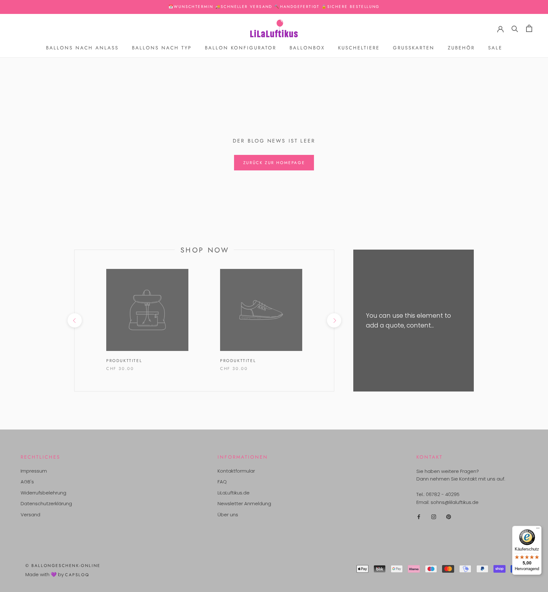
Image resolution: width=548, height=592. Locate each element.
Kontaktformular (236, 471)
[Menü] (538, 529)
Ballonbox (307, 47)
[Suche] (515, 28)
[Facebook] (418, 517)
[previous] (74, 320)
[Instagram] (433, 517)
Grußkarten (413, 47)
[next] (334, 320)
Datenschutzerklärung (46, 503)
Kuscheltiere (359, 47)
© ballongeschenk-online (63, 566)
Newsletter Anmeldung (244, 503)
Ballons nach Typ (162, 47)
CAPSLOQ (77, 575)
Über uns (228, 514)
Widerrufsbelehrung (43, 492)
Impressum (34, 471)
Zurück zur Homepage (274, 163)
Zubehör (461, 47)
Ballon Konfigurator (240, 47)
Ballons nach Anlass (82, 47)
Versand (30, 514)
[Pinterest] (448, 517)
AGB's (27, 481)
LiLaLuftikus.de (234, 492)
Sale (495, 47)
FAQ (222, 481)
